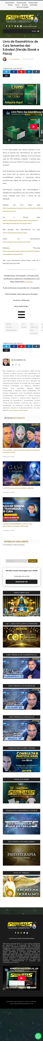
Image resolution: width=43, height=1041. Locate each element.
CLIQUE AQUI (29, 282)
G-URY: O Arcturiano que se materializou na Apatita (18, 488)
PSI (32, 1003)
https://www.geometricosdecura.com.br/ (15, 233)
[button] (34, 31)
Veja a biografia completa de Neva (19, 410)
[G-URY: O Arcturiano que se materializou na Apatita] (21, 473)
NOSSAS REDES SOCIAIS (30, 26)
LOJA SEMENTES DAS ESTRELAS (34, 328)
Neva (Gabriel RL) (15, 59)
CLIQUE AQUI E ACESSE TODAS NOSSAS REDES (21, 938)
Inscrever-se (22, 582)
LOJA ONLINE (24, 325)
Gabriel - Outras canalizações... (11, 327)
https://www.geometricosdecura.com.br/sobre (17, 242)
